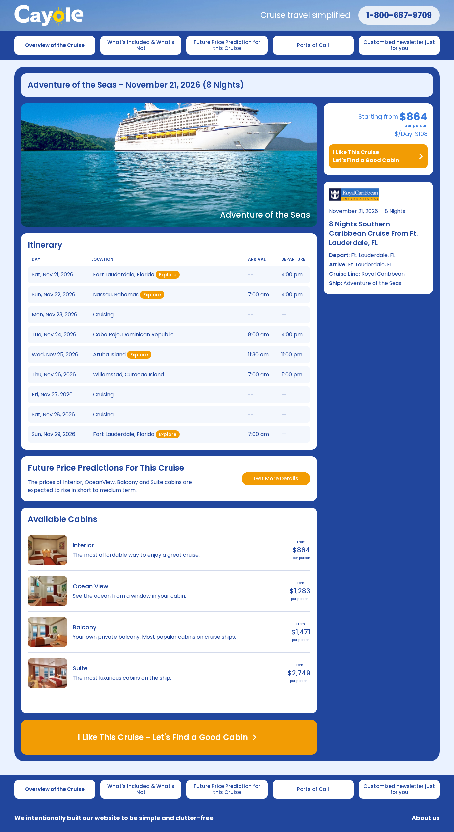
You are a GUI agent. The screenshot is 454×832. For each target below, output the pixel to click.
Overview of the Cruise (55, 45)
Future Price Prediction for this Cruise (228, 45)
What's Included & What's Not (141, 45)
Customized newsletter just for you (399, 45)
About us (426, 818)
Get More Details (276, 478)
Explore (167, 274)
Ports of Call (313, 45)
